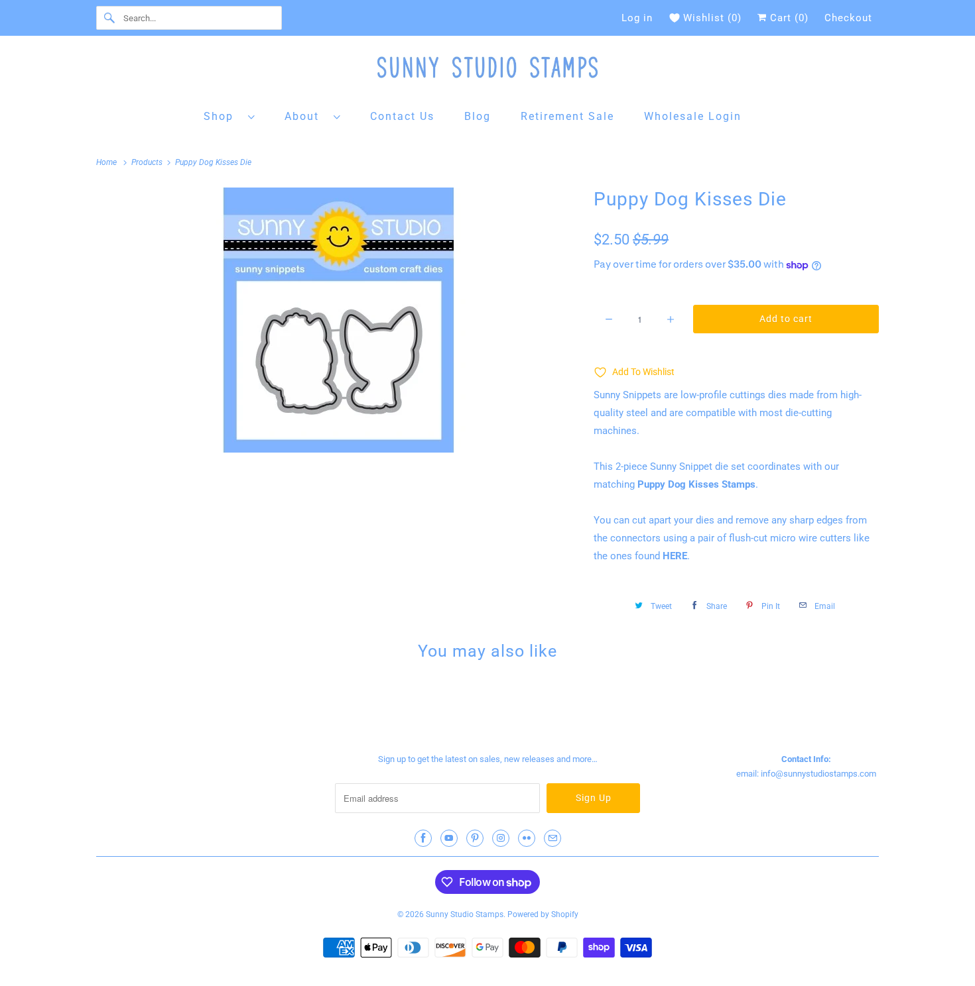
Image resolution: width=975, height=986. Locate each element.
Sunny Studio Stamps (464, 914)
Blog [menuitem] (477, 116)
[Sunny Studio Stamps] (487, 70)
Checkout (848, 18)
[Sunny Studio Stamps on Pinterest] (475, 838)
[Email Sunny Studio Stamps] (552, 838)
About (306, 116)
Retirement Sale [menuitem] (567, 116)
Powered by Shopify (542, 914)
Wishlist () (712, 18)
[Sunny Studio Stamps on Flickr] (526, 838)
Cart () (788, 18)
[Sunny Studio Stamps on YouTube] (449, 838)
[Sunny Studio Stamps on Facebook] (423, 838)
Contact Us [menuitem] (402, 116)
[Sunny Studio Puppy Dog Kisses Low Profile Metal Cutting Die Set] (338, 320)
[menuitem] (229, 116)
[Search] (109, 18)
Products (147, 162)
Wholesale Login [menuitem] (693, 116)
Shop (222, 116)
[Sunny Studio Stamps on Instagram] (500, 838)
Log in (637, 18)
